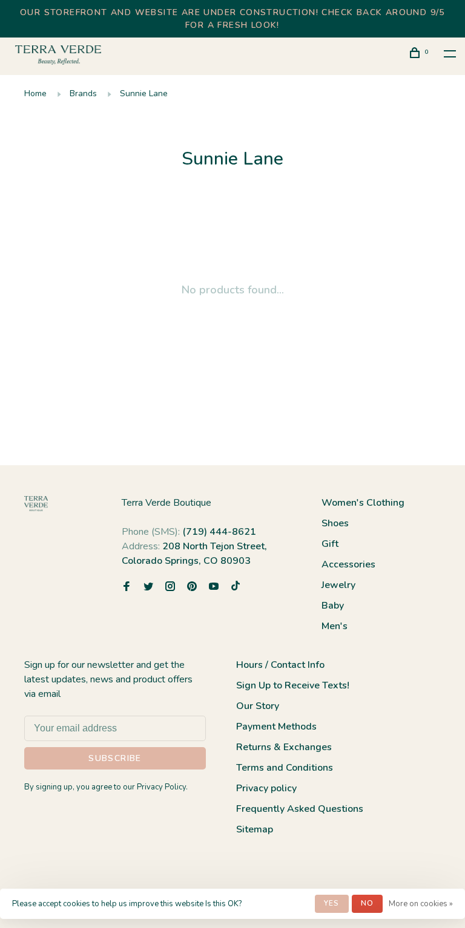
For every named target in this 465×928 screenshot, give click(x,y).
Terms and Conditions (284, 767)
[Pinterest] (192, 587)
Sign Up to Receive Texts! (292, 685)
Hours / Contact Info (280, 664)
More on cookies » (421, 903)
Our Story (257, 706)
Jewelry (338, 585)
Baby (333, 605)
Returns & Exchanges (284, 747)
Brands (83, 93)
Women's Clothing (363, 502)
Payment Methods (276, 726)
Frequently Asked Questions (299, 808)
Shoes (335, 523)
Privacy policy (266, 788)
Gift (330, 544)
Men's (335, 626)
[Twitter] (148, 587)
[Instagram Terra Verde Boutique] (170, 587)
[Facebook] (126, 587)
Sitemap (254, 829)
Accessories (348, 564)
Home (35, 93)
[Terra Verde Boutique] (36, 503)
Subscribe (115, 758)
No (367, 903)
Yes (332, 903)
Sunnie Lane (144, 93)
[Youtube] (214, 587)
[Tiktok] (235, 587)
